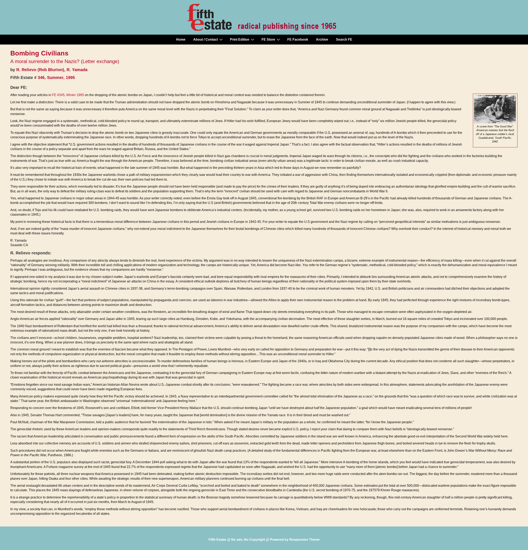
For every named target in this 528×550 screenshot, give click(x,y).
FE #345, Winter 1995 (68, 95)
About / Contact (205, 39)
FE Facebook (297, 39)
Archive (322, 39)
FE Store (268, 39)
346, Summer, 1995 (56, 77)
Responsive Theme (304, 539)
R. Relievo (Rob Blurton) (40, 69)
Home (180, 39)
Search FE (344, 39)
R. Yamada (77, 69)
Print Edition (239, 39)
